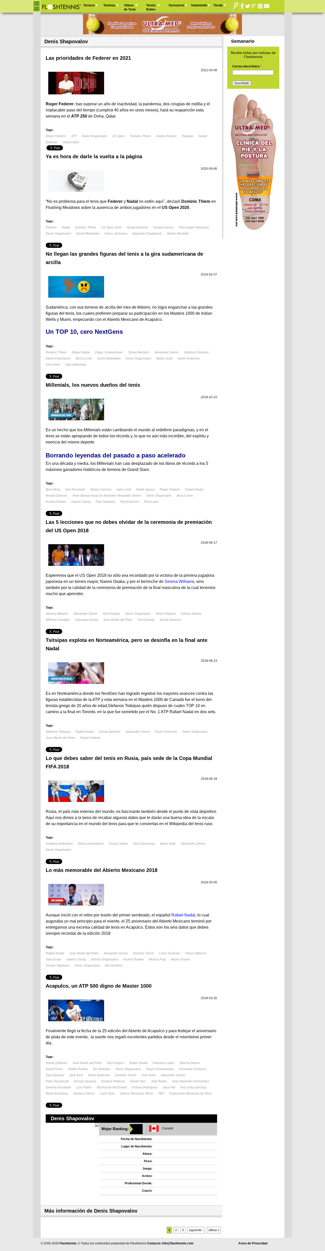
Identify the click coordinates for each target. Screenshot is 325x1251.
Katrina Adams (191, 613)
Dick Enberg (146, 620)
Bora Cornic (185, 495)
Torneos (89, 5)
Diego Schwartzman (109, 352)
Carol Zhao (107, 1093)
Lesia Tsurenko (169, 953)
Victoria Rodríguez (144, 1087)
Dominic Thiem (140, 136)
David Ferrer (54, 1069)
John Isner (53, 364)
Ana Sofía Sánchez (193, 1087)
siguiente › (196, 1230)
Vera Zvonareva (144, 843)
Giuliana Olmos (83, 1093)
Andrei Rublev (78, 1069)
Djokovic (52, 142)
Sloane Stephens (58, 965)
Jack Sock (76, 1075)
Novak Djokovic (137, 227)
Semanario (176, 5)
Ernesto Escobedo (58, 1087)
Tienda (218, 5)
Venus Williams (195, 953)
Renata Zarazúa (85, 1081)
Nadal (203, 136)
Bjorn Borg (53, 489)
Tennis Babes (151, 7)
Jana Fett (168, 1087)
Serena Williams (57, 613)
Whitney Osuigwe (58, 620)
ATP (74, 136)
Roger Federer (56, 136)
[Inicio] (61, 6)
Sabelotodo (199, 5)
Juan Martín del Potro (118, 620)
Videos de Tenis (130, 7)
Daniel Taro (138, 1081)
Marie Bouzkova (57, 1093)
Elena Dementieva (91, 843)
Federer (51, 227)
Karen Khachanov (58, 358)
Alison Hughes (166, 613)
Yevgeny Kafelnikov (59, 843)
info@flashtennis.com (177, 1243)
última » (213, 1230)
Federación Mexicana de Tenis (190, 1093)
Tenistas (109, 5)
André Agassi (145, 489)
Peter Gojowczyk (57, 1081)
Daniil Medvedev (88, 233)
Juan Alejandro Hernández (190, 1081)
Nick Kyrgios (111, 613)
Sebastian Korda (86, 620)
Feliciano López (164, 1063)
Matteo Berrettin (178, 233)
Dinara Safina (118, 843)
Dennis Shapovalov (104, 959)
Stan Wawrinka (75, 364)
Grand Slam (71, 142)
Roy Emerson (129, 502)
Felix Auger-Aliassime (194, 227)
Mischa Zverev (190, 1063)
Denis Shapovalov (94, 136)
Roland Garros (163, 227)
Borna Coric (84, 358)
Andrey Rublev (166, 136)
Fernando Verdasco (192, 1069)
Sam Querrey (55, 1075)
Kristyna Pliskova (113, 1081)
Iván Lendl (124, 489)
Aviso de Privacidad (252, 1243)
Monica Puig (157, 959)
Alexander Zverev (166, 352)
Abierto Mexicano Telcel (136, 1093)
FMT (161, 1093)
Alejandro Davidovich (147, 233)
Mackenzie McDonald (112, 1087)
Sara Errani (53, 959)
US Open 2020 (111, 227)
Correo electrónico (247, 66)
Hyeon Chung (81, 502)
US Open (118, 136)
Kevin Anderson (189, 358)
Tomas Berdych (138, 352)
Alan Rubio (159, 1081)
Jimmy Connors (100, 489)
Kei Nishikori (114, 965)
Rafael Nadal (81, 352)
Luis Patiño (84, 1087)
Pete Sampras (105, 502)
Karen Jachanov (116, 233)
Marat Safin (168, 843)
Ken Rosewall (75, 489)
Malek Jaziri (164, 358)
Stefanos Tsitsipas (196, 352)
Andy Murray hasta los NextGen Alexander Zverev (106, 495)
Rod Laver (151, 502)
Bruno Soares (180, 959)
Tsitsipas (187, 136)
